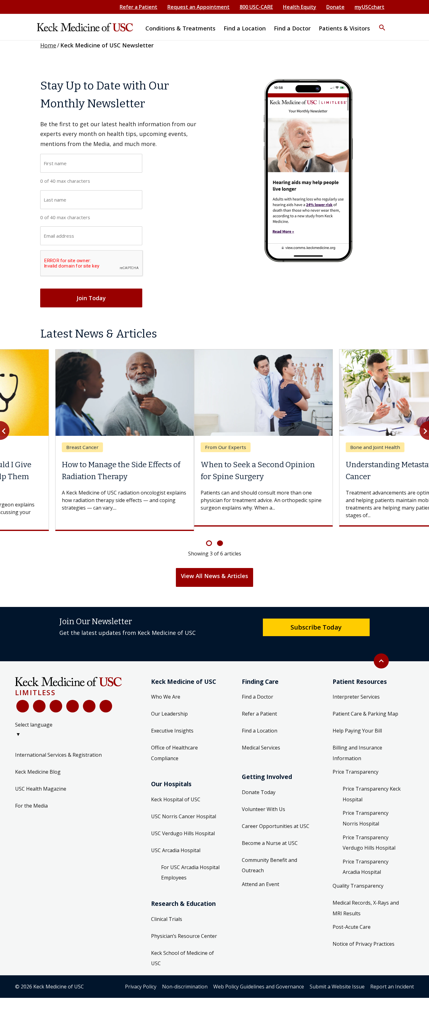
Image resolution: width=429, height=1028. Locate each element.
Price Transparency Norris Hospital (365, 814)
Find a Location (259, 726)
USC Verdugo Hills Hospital (183, 828)
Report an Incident (392, 981)
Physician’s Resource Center (184, 931)
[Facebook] (22, 701)
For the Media (31, 801)
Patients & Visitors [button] (344, 28)
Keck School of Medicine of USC (182, 953)
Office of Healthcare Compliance (174, 748)
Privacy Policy (140, 981)
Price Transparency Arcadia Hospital (365, 862)
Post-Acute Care (352, 922)
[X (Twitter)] (39, 701)
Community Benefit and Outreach (269, 860)
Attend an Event (260, 879)
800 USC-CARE (256, 6)
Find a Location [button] (245, 28)
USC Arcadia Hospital (175, 845)
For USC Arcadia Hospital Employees (190, 868)
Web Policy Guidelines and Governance (258, 981)
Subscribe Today (316, 622)
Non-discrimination (185, 981)
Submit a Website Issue (337, 981)
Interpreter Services (356, 692)
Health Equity (299, 6)
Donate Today (258, 787)
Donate (335, 6)
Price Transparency (355, 767)
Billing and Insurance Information (357, 748)
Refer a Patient (138, 6)
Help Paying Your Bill (357, 726)
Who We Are (165, 692)
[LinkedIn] (72, 701)
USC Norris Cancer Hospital (183, 811)
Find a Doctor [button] (292, 28)
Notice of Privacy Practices (363, 939)
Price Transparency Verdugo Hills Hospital (369, 838)
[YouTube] (55, 701)
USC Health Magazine (40, 784)
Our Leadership (169, 709)
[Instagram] (89, 701)
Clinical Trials (166, 914)
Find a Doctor (257, 692)
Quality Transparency (358, 881)
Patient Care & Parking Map (365, 709)
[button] (382, 23)
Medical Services (261, 743)
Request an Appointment (198, 6)
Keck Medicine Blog (38, 767)
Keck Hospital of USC (175, 794)
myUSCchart (369, 6)
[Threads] (105, 701)
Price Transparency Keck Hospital (372, 789)
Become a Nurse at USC (270, 838)
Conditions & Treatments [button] (180, 28)
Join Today (91, 298)
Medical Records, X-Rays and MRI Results (366, 903)
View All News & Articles (214, 571)
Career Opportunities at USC (275, 821)
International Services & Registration (58, 750)
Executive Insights (172, 726)
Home (48, 45)
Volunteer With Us (263, 804)
